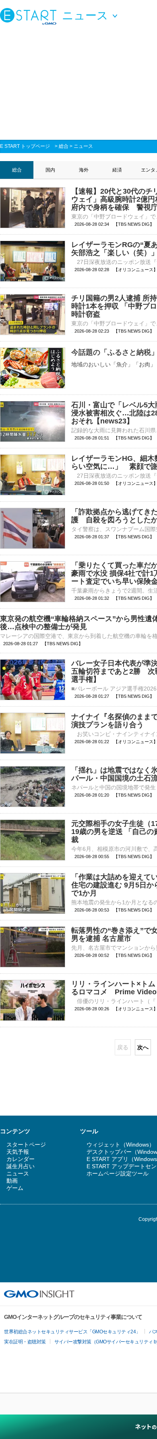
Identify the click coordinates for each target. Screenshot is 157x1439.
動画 (12, 1180)
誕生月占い (20, 1166)
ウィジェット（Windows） (121, 1144)
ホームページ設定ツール (118, 1173)
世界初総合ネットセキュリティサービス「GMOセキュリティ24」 (72, 1332)
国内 (50, 170)
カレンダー (20, 1159)
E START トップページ (25, 146)
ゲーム (14, 1188)
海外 (84, 170)
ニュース (83, 146)
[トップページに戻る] (30, 16)
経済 (117, 170)
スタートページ (26, 1144)
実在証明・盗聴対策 (25, 1342)
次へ (143, 1047)
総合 (63, 146)
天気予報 (17, 1152)
